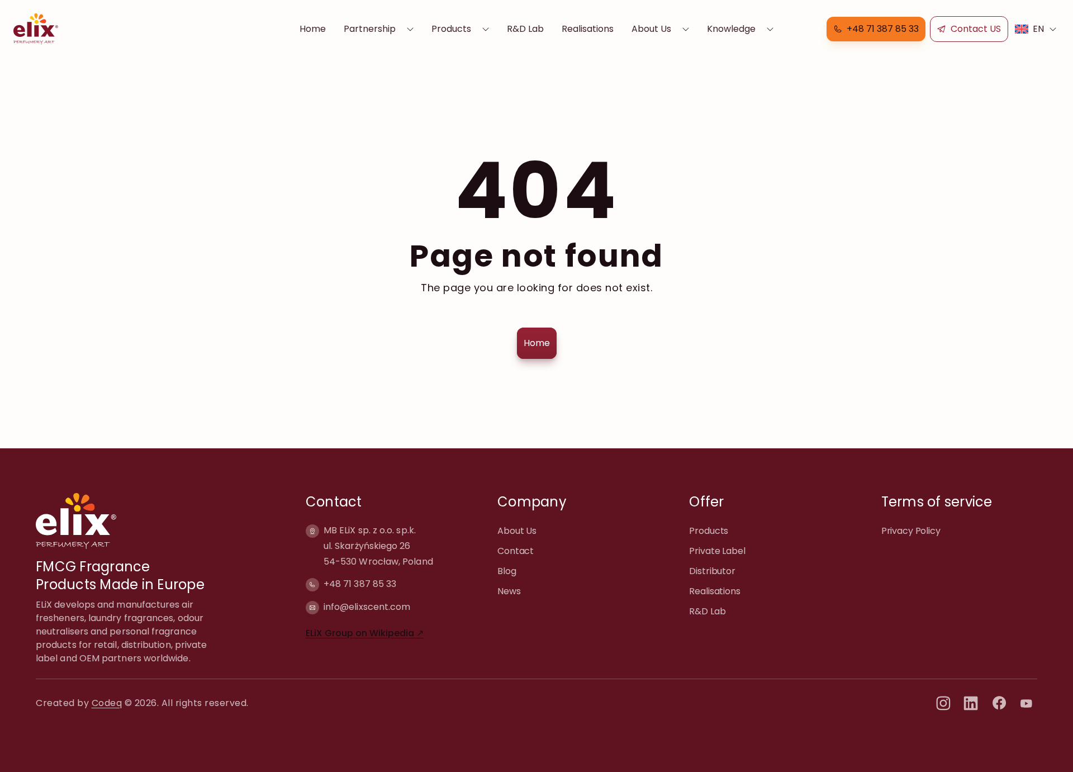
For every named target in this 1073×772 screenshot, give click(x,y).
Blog (506, 571)
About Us (651, 28)
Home (313, 28)
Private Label (717, 550)
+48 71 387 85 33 (360, 583)
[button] (876, 29)
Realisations (588, 28)
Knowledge (731, 28)
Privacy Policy (911, 530)
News (508, 591)
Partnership (370, 28)
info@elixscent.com (367, 606)
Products (451, 28)
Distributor (712, 571)
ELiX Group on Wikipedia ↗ (365, 633)
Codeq (107, 703)
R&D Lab (525, 28)
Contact (515, 550)
